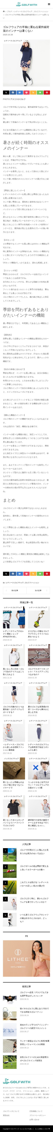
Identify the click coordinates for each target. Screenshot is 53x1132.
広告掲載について (36, 1111)
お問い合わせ (34, 1120)
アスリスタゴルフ (18, 99)
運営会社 (6, 1115)
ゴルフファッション (31, 583)
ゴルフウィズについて (11, 1111)
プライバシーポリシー (37, 1115)
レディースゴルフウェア (15, 583)
